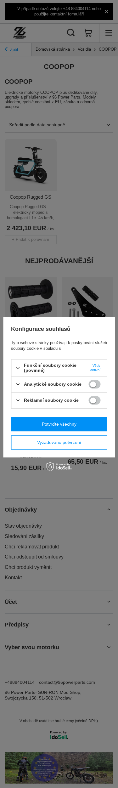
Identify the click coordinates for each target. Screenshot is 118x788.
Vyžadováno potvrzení (59, 442)
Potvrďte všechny (59, 424)
